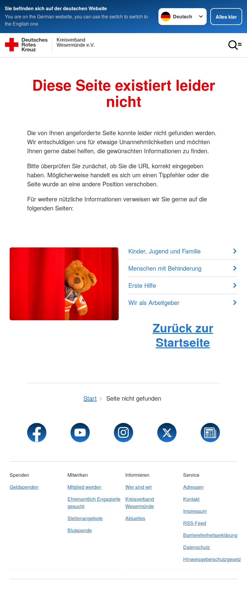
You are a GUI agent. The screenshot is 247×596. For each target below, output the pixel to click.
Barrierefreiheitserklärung (210, 535)
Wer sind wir (138, 486)
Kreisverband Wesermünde (139, 502)
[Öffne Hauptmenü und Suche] (235, 45)
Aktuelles (135, 518)
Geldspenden (24, 486)
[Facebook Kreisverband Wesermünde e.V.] (36, 432)
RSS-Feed (194, 523)
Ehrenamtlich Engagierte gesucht (93, 502)
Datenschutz (196, 547)
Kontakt (191, 498)
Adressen (193, 486)
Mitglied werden (84, 486)
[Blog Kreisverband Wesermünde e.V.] (210, 432)
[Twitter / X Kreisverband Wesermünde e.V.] (167, 432)
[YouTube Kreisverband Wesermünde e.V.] (80, 432)
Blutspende (79, 530)
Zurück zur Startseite (183, 334)
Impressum (195, 511)
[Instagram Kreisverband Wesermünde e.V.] (123, 432)
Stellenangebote (85, 518)
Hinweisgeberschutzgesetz (210, 559)
